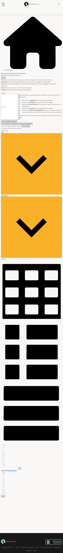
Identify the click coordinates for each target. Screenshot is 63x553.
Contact (35, 550)
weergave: (4, 259)
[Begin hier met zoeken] (33, 42)
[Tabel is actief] (31, 290)
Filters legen (25, 126)
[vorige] (4, 445)
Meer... (3, 77)
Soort (3, 123)
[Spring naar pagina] (19, 468)
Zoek (3, 121)
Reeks (8, 123)
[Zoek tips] (18, 107)
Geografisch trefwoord (17, 123)
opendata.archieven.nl (7, 547)
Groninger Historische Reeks (13, 126)
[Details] (31, 352)
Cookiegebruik (57, 547)
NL (58, 4)
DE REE (17, 547)
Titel (8, 470)
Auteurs (12, 470)
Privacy (37, 547)
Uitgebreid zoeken (11, 121)
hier (20, 117)
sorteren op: (4, 130)
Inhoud (3, 93)
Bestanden (29, 123)
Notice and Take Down (46, 547)
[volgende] (4, 465)
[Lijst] (31, 413)
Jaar (15, 470)
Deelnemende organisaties (56, 542)
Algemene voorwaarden (28, 547)
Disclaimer (28, 550)
